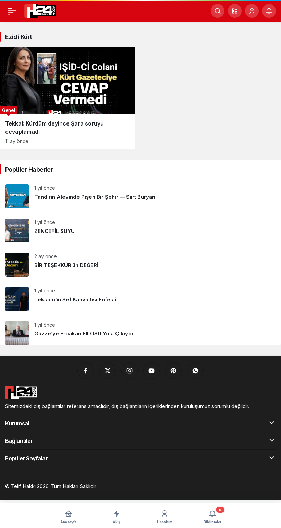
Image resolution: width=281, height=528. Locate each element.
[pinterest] (173, 370)
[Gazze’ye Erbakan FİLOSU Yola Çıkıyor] (140, 330)
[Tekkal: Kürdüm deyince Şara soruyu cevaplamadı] (67, 98)
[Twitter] (107, 370)
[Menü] (12, 11)
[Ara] (217, 11)
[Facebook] (85, 370)
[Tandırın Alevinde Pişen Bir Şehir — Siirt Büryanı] (140, 196)
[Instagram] (129, 370)
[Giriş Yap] (252, 11)
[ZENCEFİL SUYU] (140, 230)
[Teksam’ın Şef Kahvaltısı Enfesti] (140, 299)
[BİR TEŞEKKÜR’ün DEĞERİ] (140, 265)
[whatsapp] (195, 370)
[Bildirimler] (269, 11)
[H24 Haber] (40, 10)
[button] (235, 11)
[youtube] (151, 370)
